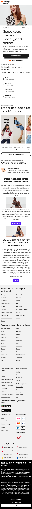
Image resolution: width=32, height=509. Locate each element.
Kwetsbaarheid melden (7, 394)
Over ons (3, 374)
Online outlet (19, 387)
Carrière (3, 391)
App (17, 397)
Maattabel (4, 421)
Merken (18, 390)
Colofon (3, 376)
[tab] (4, 72)
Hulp (2, 418)
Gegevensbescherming (7, 379)
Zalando (3, 427)
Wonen (18, 380)
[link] (16, 78)
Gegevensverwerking (6, 382)
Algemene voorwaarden (7, 385)
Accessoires (19, 377)
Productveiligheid (5, 397)
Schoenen (18, 375)
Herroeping (4, 388)
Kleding (18, 372)
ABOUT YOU (4, 430)
